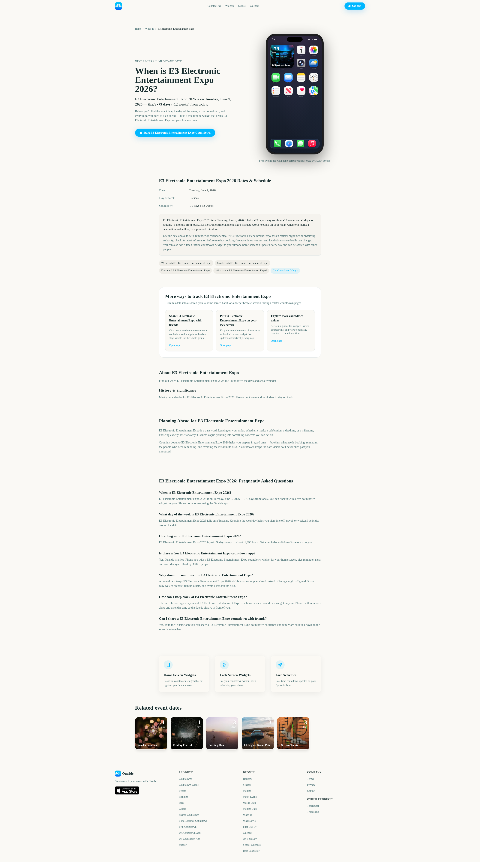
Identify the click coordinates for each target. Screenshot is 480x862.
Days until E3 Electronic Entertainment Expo (185, 270)
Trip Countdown (187, 826)
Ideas (181, 802)
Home (138, 28)
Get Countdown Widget (285, 270)
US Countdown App (189, 838)
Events (182, 790)
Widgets (229, 5)
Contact (311, 790)
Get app (356, 5)
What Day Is (249, 820)
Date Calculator (251, 850)
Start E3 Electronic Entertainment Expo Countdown (177, 132)
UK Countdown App (190, 832)
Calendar (254, 5)
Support (183, 844)
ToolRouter (313, 805)
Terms (310, 778)
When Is (149, 28)
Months (247, 790)
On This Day (250, 838)
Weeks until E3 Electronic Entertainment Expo (186, 263)
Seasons (247, 784)
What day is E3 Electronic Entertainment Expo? (241, 270)
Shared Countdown (189, 814)
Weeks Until (249, 802)
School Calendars (252, 844)
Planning (183, 796)
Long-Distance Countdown (193, 820)
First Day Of (249, 826)
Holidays (247, 778)
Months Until (250, 808)
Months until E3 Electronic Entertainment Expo (242, 263)
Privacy (311, 784)
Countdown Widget (189, 784)
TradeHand (313, 811)
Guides (241, 5)
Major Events (250, 796)
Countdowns (214, 5)
